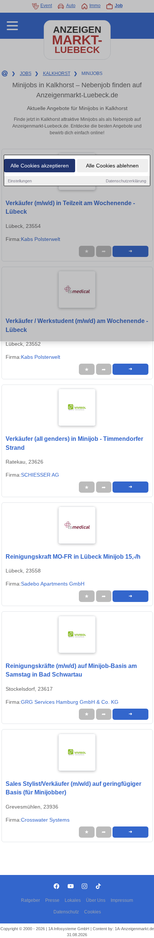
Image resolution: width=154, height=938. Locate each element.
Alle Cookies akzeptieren (39, 166)
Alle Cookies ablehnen (112, 166)
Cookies (92, 912)
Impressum (122, 900)
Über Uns (95, 900)
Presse (52, 900)
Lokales (73, 900)
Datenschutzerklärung (126, 181)
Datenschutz (66, 912)
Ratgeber (30, 900)
